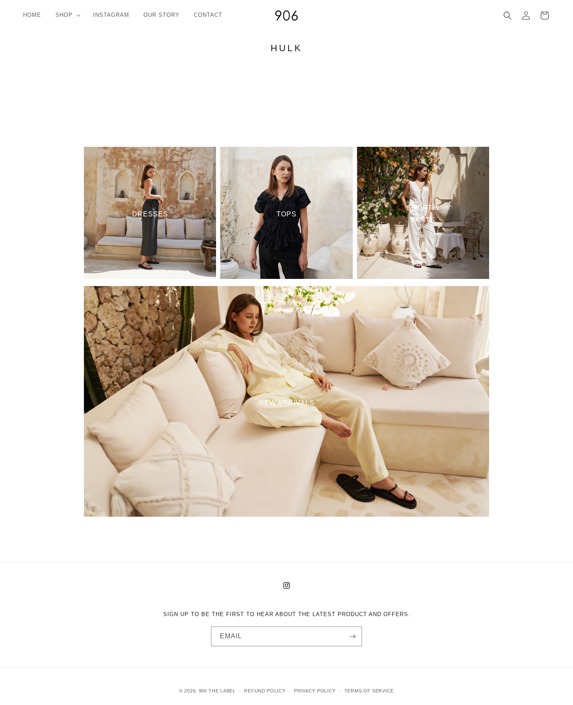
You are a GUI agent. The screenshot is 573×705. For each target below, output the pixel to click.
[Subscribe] (352, 636)
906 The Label (217, 690)
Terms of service (369, 690)
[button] (67, 15)
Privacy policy (315, 690)
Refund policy (264, 690)
